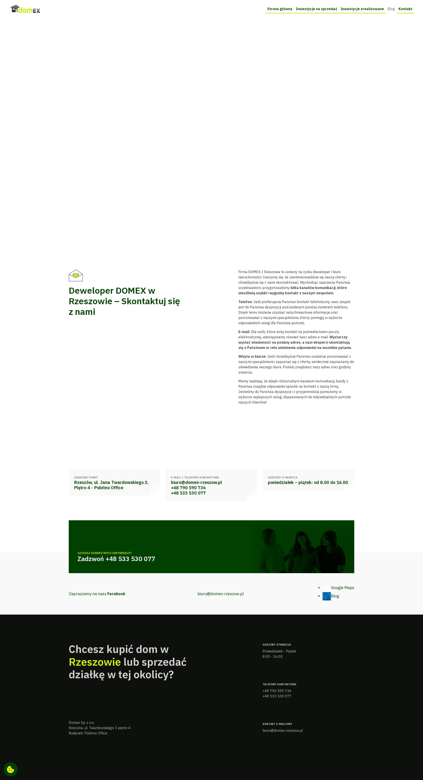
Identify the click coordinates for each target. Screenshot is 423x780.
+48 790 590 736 (188, 487)
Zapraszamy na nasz (97, 593)
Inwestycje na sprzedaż (316, 9)
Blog (391, 9)
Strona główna (279, 9)
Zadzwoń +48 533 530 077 (116, 559)
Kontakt (405, 9)
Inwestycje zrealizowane (362, 9)
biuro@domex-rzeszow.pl (196, 482)
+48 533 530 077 (188, 493)
